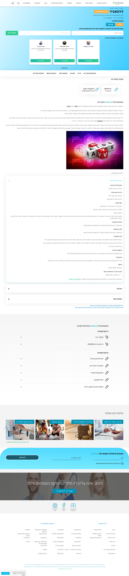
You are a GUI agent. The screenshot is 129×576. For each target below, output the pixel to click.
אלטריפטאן (44, 545)
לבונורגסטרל (60, 553)
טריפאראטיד (26, 538)
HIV (76, 106)
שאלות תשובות (97, 530)
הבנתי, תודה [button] (5, 573)
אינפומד (121, 8)
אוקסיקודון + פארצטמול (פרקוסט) (41, 531)
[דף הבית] (116, 3)
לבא (4, 428)
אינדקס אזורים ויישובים (95, 538)
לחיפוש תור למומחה (75, 279)
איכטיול (28, 542)
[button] (18, 3)
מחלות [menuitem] (69, 3)
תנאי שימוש (112, 542)
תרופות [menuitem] (78, 3)
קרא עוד (110, 24)
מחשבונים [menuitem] (26, 3)
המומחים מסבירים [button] (90, 73)
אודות (113, 530)
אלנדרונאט (61, 549)
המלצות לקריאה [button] (38, 73)
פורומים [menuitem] (37, 3)
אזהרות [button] (72, 73)
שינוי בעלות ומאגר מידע (109, 549)
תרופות (116, 8)
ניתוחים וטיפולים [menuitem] (57, 3)
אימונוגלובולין (60, 538)
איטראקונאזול (77, 530)
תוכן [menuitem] (45, 3)
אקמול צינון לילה (59, 545)
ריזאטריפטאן (78, 542)
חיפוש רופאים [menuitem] (102, 3)
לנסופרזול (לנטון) (76, 545)
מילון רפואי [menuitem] (89, 3)
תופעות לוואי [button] (63, 73)
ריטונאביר (100, 121)
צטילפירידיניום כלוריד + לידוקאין (73, 549)
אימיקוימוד (78, 538)
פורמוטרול (27, 530)
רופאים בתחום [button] (51, 73)
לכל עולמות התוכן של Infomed (18, 442)
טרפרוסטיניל (43, 538)
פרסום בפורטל (111, 553)
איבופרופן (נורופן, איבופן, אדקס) (24, 535)
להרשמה (22, 457)
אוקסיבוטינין (61, 530)
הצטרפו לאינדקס (110, 534)
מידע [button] (79, 73)
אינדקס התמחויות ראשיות (96, 535)
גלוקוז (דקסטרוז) (42, 553)
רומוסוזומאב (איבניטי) (58, 542)
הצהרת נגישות (111, 538)
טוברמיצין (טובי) (43, 534)
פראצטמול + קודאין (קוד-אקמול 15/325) (40, 542)
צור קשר (113, 545)
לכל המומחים (64, 68)
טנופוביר (45, 549)
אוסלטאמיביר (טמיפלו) (58, 534)
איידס (120, 24)
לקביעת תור (88, 61)
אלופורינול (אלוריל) (76, 534)
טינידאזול (78, 553)
